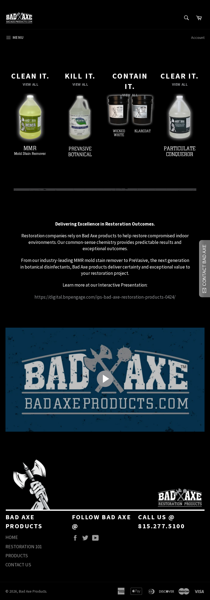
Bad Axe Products (32, 591)
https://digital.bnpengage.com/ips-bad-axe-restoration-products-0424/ (105, 297)
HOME (11, 537)
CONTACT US (18, 565)
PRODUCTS (16, 556)
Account (198, 37)
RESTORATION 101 (23, 547)
